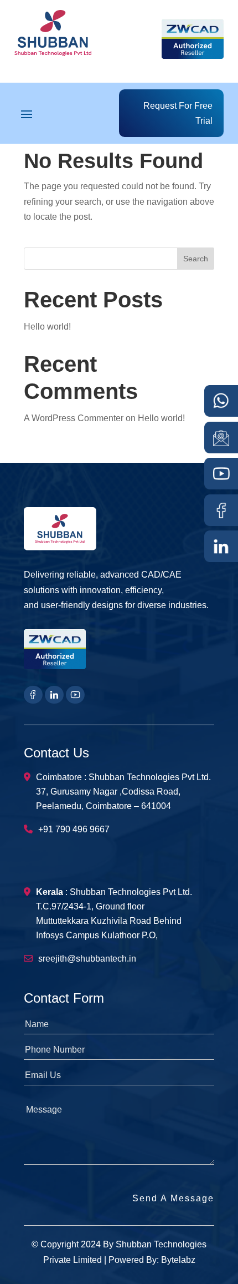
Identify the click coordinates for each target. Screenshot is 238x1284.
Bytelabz (178, 1260)
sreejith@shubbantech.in (87, 958)
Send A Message (173, 1198)
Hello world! (47, 326)
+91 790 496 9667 (74, 829)
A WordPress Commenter (73, 418)
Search (195, 258)
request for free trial (178, 113)
